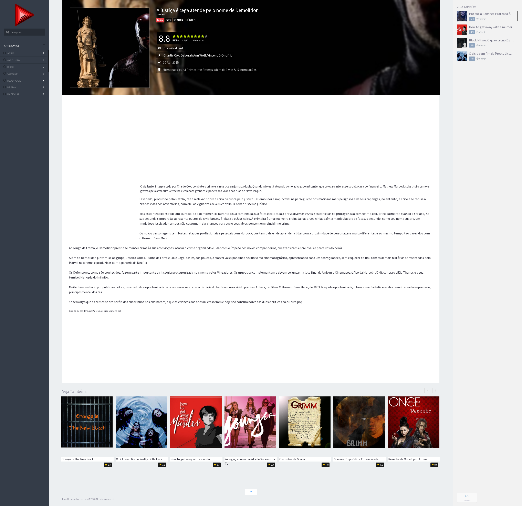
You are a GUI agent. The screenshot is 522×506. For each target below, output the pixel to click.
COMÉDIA (12, 73)
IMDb (175, 40)
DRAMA (11, 87)
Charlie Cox (171, 55)
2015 (168, 20)
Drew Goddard (173, 48)
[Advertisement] (192, 131)
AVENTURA (13, 60)
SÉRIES (191, 20)
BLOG (10, 67)
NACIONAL (13, 94)
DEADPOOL (14, 80)
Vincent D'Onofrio (219, 55)
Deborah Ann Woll (193, 55)
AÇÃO (10, 53)
